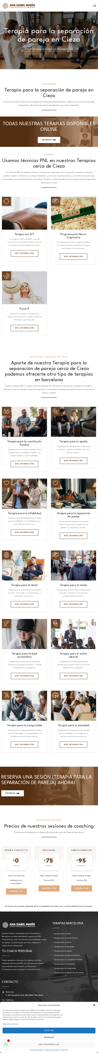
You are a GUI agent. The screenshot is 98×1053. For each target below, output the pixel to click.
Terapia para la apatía (73, 441)
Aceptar (49, 1030)
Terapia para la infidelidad (24, 513)
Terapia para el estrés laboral (66, 938)
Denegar (49, 1037)
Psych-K (24, 309)
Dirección (10, 992)
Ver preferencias (49, 1044)
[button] (94, 1005)
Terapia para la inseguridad (24, 725)
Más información (24, 253)
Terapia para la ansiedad (73, 725)
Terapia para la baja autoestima (67, 955)
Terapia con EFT (24, 234)
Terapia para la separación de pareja (69, 973)
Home (26, 49)
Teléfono (10, 1000)
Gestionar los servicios (10, 1024)
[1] (6, 1045)
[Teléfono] (3, 1000)
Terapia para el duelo (24, 585)
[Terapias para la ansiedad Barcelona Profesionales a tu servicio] (18, 6)
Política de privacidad (51, 1050)
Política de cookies (36, 1050)
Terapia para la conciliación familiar (68, 960)
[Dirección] (3, 992)
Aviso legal (64, 1050)
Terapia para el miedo (73, 585)
